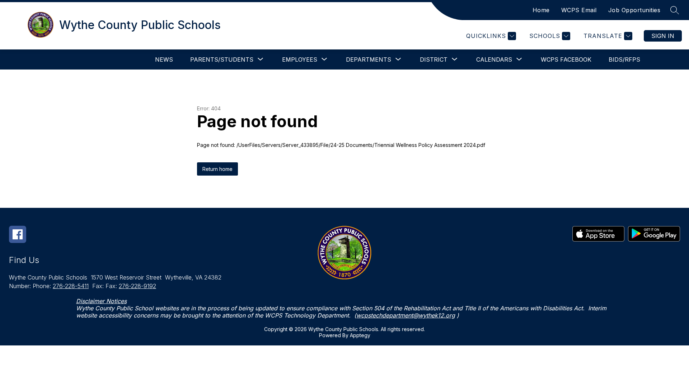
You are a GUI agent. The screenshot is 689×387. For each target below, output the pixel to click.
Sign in (662, 35)
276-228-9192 (137, 286)
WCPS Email (579, 10)
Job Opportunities (634, 10)
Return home (217, 169)
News (164, 59)
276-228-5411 (71, 286)
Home (541, 10)
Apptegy (360, 335)
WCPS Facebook (566, 59)
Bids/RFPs (624, 59)
